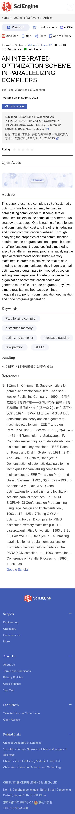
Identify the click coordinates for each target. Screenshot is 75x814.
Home (5, 17)
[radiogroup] (23, 149)
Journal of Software (14, 45)
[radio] (14, 149)
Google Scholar (18, 569)
